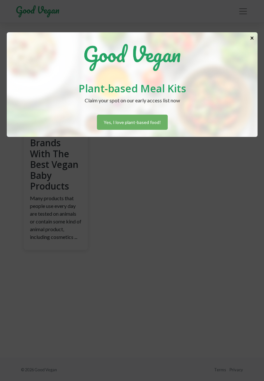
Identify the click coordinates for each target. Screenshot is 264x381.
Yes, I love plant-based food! (132, 122)
